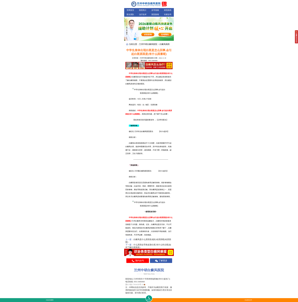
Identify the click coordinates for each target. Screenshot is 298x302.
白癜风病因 (164, 44)
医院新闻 (155, 14)
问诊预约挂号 (248, 300)
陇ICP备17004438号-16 (134, 284)
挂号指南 (155, 10)
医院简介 (143, 10)
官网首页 (130, 10)
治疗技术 (143, 14)
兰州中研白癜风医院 (148, 44)
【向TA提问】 (163, 131)
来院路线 (167, 10)
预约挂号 (139, 260)
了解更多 (162, 260)
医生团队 (130, 14)
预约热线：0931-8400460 (149, 60)
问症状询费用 (49, 300)
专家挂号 (167, 14)
